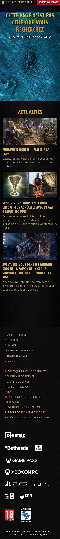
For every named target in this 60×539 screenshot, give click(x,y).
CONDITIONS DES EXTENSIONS (23, 407)
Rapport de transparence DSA (25, 412)
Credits (10, 360)
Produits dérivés (16, 335)
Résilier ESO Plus (16, 355)
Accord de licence (17, 381)
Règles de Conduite (18, 386)
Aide (46, 36)
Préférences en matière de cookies (28, 417)
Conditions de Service (20, 376)
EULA (8, 392)
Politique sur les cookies (24, 397)
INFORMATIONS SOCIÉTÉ (19, 350)
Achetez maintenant (48, 2)
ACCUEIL (13, 36)
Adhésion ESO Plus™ (31, 36)
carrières (11, 340)
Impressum (12, 402)
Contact (10, 345)
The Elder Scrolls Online (19, 2)
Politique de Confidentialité (26, 371)
